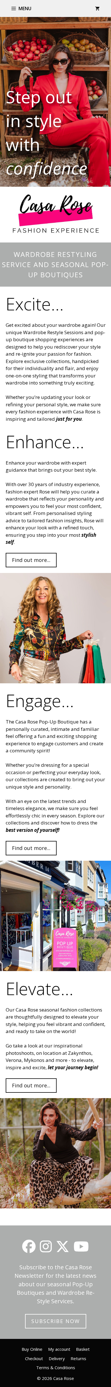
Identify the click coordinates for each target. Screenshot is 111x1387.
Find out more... (31, 560)
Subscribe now (55, 1321)
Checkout (34, 1358)
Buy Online (32, 1349)
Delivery (57, 1358)
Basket (83, 1349)
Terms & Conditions (55, 1367)
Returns (78, 1358)
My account (59, 1349)
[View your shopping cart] (97, 8)
